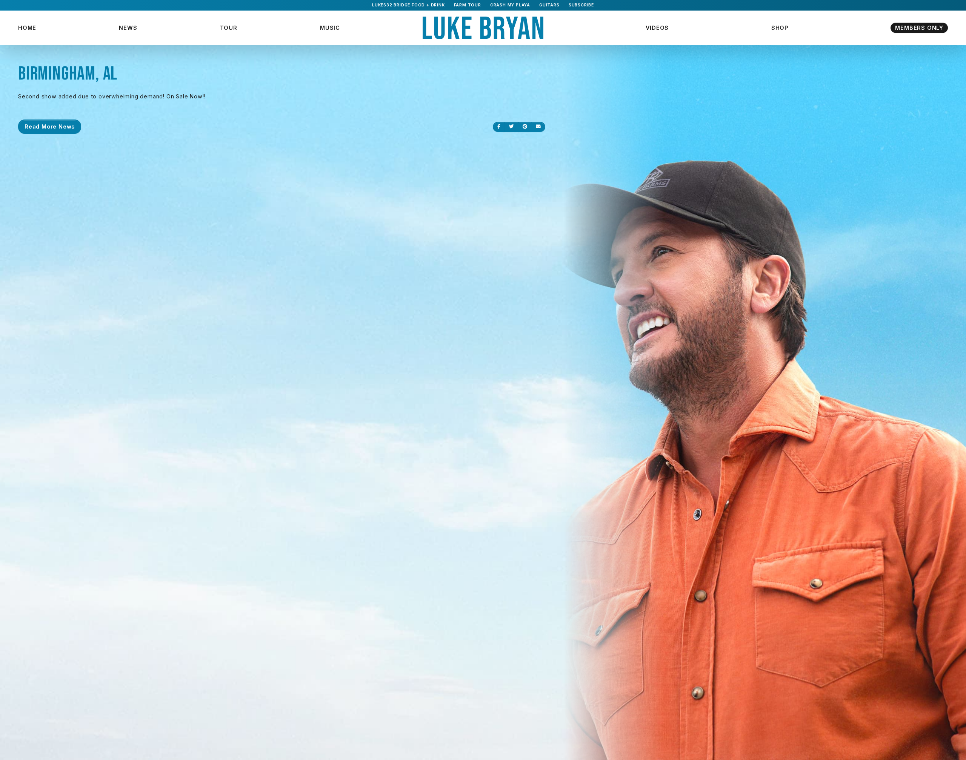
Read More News (50, 126)
